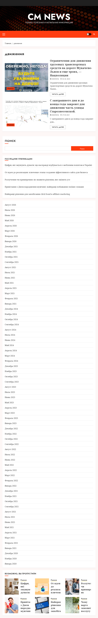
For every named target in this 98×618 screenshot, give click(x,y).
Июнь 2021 (10, 522)
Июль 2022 (10, 454)
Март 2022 (10, 475)
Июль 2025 (10, 272)
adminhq (55, 79)
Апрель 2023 (11, 407)
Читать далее (58, 94)
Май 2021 (9, 527)
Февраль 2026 (11, 236)
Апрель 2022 (11, 470)
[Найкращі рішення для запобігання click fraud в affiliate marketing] (42, 605)
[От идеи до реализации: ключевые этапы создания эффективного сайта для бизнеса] (42, 586)
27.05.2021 (66, 115)
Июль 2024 (10, 335)
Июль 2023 (10, 392)
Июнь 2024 (10, 340)
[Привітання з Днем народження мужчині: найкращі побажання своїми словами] (12, 605)
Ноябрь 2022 (11, 433)
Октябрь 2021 (11, 501)
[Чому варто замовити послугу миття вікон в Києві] (72, 605)
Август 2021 (10, 511)
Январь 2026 (10, 241)
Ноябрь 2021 (11, 496)
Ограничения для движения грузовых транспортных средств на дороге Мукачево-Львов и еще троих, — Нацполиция (71, 68)
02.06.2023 (66, 79)
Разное (11, 88)
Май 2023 (9, 402)
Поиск (10, 141)
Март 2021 (10, 537)
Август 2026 (10, 205)
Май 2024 (9, 345)
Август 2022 (10, 449)
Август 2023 (10, 387)
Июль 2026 (10, 210)
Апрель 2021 (11, 532)
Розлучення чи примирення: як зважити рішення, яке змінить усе (37, 179)
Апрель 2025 (11, 288)
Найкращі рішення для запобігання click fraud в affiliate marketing (37, 194)
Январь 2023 (10, 423)
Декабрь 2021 (11, 491)
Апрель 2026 (11, 225)
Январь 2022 (10, 485)
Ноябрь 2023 (11, 371)
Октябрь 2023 (11, 376)
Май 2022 (9, 465)
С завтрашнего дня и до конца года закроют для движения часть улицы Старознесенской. (67, 106)
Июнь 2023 (10, 397)
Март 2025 (10, 293)
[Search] (94, 34)
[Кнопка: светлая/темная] (89, 34)
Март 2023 (10, 413)
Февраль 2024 (11, 361)
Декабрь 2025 (11, 246)
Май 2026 (9, 220)
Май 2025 (9, 283)
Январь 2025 (10, 303)
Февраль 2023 (11, 418)
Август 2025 (10, 267)
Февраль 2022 (11, 480)
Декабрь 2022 (11, 428)
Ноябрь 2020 (11, 558)
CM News (49, 17)
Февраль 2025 (11, 298)
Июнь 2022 (10, 459)
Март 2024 (10, 355)
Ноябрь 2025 (11, 251)
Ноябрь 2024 (11, 314)
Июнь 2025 (10, 277)
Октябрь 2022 (11, 439)
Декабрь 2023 (11, 366)
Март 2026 (10, 231)
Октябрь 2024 (11, 319)
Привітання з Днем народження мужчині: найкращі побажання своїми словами (44, 187)
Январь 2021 (10, 548)
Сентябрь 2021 (12, 506)
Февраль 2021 (11, 543)
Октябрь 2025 (11, 257)
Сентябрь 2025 (12, 262)
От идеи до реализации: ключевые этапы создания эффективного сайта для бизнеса (46, 172)
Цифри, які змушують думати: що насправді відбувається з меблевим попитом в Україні (48, 165)
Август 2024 (10, 329)
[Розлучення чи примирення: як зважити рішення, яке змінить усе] (72, 586)
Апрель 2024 (11, 350)
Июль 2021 (10, 517)
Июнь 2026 (10, 215)
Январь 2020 (10, 563)
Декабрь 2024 (11, 309)
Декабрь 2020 (11, 553)
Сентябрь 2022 (12, 444)
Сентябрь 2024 (12, 324)
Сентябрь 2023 (12, 381)
